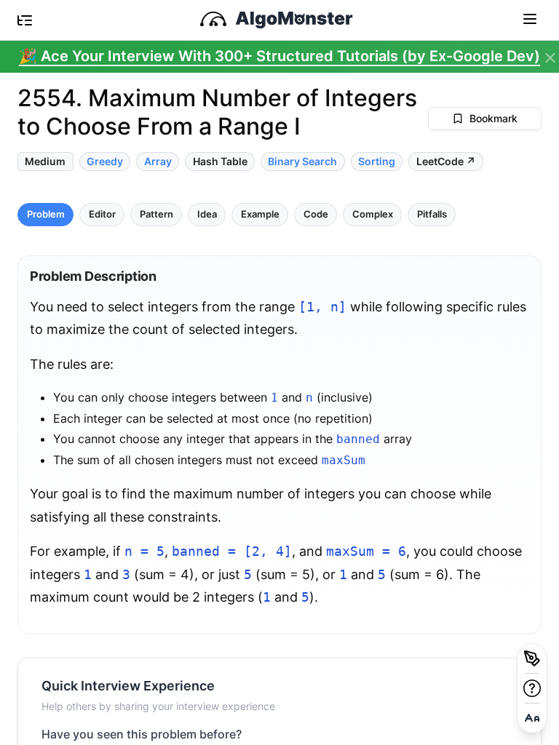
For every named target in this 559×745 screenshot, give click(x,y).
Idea (207, 214)
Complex (372, 214)
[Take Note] (532, 658)
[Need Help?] (532, 688)
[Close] (550, 58)
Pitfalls (432, 214)
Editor (102, 214)
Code (316, 214)
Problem (46, 214)
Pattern (156, 214)
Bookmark (493, 118)
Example (260, 214)
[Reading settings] (532, 718)
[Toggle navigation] (529, 18)
